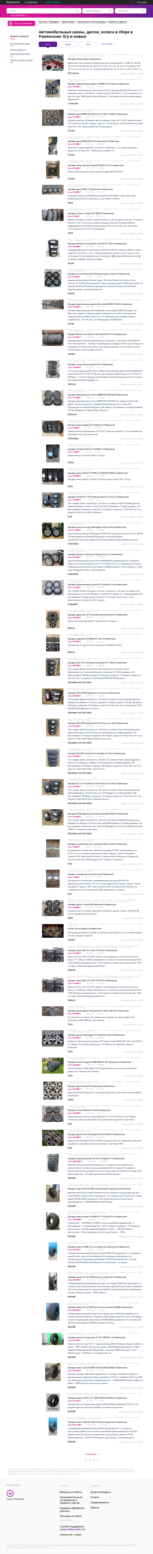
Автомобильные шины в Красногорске (98, 1185)
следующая (91, 1454)
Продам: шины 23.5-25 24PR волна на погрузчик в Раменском (97, 1277)
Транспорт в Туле (91, 1242)
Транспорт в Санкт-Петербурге (103, 900)
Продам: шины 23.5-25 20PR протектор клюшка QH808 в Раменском (100, 1307)
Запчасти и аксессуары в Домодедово (123, 1393)
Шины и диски (117, 21)
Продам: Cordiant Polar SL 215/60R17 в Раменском (91, 449)
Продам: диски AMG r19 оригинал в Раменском (90, 189)
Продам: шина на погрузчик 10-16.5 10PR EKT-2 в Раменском (96, 1337)
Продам (68, 44)
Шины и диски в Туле (127, 1242)
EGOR (70, 233)
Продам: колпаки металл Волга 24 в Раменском (90, 874)
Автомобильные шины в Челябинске (95, 1213)
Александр (73, 438)
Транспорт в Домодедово (99, 1393)
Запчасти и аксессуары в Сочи (109, 924)
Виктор (71, 628)
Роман (71, 462)
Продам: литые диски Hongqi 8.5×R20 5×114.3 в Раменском (96, 165)
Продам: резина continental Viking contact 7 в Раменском (95, 554)
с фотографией (106, 44)
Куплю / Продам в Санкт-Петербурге (79, 900)
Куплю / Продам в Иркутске (77, 1363)
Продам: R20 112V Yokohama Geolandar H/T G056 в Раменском (97, 662)
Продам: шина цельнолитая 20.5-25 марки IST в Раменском (96, 1158)
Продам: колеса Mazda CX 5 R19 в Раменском (89, 1110)
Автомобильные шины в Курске (78, 1304)
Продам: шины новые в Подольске (84, 59)
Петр (70, 1024)
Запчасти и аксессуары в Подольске (119, 54)
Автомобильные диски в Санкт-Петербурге (116, 901)
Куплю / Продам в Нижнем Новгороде (80, 946)
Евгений (71, 1178)
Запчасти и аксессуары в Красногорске (123, 1184)
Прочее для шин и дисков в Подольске (91, 56)
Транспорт (68, 21)
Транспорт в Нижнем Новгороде (105, 946)
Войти (131, 2)
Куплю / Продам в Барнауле (77, 1417)
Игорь (71, 1099)
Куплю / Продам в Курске (76, 1303)
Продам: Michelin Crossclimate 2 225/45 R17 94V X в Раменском (97, 243)
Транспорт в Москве (93, 79)
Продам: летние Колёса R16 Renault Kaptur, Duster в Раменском (98, 274)
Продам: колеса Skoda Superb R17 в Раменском (90, 364)
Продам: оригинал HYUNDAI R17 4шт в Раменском (91, 638)
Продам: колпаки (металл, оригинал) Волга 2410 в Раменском (97, 844)
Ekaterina (72, 414)
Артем (71, 263)
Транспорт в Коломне (95, 1333)
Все (48, 44)
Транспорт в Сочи (91, 924)
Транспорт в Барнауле (95, 1417)
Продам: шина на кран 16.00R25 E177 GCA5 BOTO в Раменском (97, 1216)
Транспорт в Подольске (97, 54)
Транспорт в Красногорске (100, 1184)
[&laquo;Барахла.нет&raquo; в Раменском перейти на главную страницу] (13, 2)
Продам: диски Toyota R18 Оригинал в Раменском (92, 904)
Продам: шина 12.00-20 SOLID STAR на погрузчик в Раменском (97, 1422)
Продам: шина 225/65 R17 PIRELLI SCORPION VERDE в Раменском (98, 473)
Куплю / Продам (49, 21)
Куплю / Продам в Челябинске (77, 1212)
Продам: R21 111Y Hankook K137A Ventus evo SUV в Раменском (97, 783)
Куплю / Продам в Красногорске (78, 1184)
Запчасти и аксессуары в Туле (108, 1242)
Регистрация (141, 2)
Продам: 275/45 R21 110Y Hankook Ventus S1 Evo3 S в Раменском (98, 497)
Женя (70, 202)
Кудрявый (72, 604)
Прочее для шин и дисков (21, 60)
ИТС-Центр (73, 73)
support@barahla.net (72, 1529)
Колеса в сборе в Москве (78, 81)
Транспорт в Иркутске (95, 1363)
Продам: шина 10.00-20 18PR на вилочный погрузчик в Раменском (99, 1188)
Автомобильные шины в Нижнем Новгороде (118, 947)
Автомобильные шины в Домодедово (97, 1395)
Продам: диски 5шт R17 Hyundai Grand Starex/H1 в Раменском (97, 614)
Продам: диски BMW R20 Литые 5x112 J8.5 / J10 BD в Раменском (97, 114)
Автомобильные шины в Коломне (87, 1334)
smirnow (72, 384)
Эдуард (71, 353)
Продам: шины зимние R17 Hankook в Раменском (91, 425)
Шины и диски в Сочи (128, 924)
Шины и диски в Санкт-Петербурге (89, 901)
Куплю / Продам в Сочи (75, 924)
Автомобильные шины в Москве (80, 240)
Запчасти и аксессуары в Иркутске (116, 1363)
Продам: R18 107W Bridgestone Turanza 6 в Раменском (94, 693)
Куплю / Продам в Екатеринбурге (78, 1154)
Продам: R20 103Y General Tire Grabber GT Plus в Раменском (96, 753)
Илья (70, 486)
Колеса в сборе (17, 50)
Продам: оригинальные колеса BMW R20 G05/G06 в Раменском (98, 394)
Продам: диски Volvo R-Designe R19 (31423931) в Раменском (96, 1134)
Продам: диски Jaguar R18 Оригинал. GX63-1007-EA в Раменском (98, 1010)
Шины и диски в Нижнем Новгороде (90, 947)
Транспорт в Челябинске (98, 1212)
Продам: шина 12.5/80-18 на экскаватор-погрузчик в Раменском (98, 1246)
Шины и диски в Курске (132, 1303)
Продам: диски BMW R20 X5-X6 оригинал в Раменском (93, 141)
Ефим (70, 917)
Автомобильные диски (20, 54)
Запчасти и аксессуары (91, 21)
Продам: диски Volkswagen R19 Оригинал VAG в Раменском (96, 1035)
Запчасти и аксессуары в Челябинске (120, 1212)
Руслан (71, 130)
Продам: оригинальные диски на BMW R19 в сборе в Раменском (98, 83)
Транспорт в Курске (92, 1303)
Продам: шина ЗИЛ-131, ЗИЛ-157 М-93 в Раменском (92, 950)
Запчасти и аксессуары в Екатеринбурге (125, 1154)
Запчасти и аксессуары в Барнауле (116, 1417)
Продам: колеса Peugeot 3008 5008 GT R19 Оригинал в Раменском (99, 1062)
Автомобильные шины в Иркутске (87, 1364)
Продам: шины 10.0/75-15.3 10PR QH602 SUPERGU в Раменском (97, 1398)
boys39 (71, 293)
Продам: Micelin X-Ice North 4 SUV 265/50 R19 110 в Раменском (97, 334)
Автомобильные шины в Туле (77, 1244)
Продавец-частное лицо (80, 682)
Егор (70, 516)
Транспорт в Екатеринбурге (101, 1154)
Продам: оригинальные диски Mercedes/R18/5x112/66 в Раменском (100, 304)
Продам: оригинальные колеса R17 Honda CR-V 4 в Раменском (97, 584)
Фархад (71, 969)
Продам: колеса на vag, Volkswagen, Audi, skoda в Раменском (97, 527)
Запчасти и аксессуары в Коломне (115, 1333)
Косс (70, 863)
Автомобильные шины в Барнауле (87, 1419)
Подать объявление (52, 2)
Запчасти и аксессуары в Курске (111, 1303)
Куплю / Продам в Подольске (77, 54)
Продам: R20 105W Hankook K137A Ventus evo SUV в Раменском (98, 723)
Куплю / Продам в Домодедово (78, 1393)
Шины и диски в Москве (133, 79)
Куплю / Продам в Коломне (76, 1333)
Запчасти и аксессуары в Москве (112, 79)
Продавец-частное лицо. (80, 772)
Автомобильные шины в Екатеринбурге (103, 1155)
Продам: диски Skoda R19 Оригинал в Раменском (91, 1086)
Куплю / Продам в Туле (75, 1242)
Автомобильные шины (20, 43)
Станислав (73, 103)
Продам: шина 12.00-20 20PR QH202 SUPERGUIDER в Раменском (97, 1367)
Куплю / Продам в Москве (76, 79)
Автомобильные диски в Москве (80, 111)
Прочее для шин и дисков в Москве (81, 841)
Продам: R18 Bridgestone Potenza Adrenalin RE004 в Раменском (98, 813)
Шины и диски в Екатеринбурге (78, 1155)
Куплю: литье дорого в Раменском (84, 928)
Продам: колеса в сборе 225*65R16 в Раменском (91, 213)
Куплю (88, 44)
